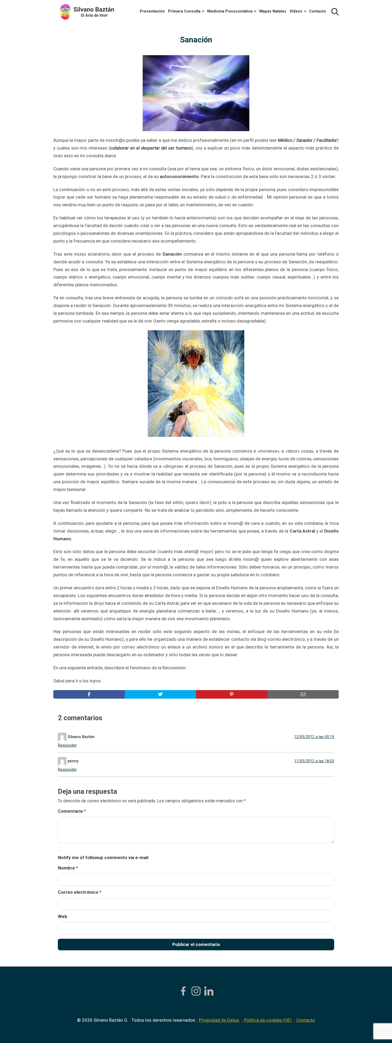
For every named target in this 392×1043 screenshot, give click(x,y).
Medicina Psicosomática (230, 11)
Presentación (152, 11)
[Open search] (335, 11)
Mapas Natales (272, 11)
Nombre (68, 868)
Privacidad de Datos (219, 1020)
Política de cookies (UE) (267, 1020)
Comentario (72, 811)
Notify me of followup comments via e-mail (103, 857)
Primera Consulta (184, 11)
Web (62, 916)
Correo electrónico (79, 892)
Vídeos (296, 11)
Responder (67, 745)
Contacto (317, 11)
